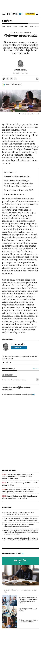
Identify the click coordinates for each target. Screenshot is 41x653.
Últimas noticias (9, 470)
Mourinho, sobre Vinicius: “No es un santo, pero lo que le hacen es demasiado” (18, 491)
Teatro (15, 26)
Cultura (7, 21)
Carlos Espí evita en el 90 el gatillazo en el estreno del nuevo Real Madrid (19, 497)
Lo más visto (7, 507)
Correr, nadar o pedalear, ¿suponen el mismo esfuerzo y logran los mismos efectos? (19, 525)
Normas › (36, 369)
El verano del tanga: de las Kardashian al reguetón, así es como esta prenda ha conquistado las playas (21, 519)
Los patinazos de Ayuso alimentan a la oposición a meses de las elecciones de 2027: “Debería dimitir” (21, 539)
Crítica (24, 380)
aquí (33, 394)
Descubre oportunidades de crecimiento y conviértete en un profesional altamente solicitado (28, 600)
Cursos (20, 561)
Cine (4, 26)
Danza (31, 26)
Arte (26, 26)
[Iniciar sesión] (37, 14)
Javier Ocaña (20, 70)
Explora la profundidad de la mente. (28, 609)
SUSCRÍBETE (30, 14)
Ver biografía (16, 348)
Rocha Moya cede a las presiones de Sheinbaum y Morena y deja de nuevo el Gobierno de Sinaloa (18, 476)
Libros (21, 26)
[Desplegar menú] (4, 14)
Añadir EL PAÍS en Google (13, 84)
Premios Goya (15, 380)
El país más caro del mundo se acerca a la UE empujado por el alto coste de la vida (19, 513)
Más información (7, 389)
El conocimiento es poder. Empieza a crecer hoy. (20, 591)
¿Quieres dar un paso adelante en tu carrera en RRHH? (28, 621)
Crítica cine (6, 380)
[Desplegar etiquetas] (37, 379)
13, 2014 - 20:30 (20, 73)
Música (9, 26)
